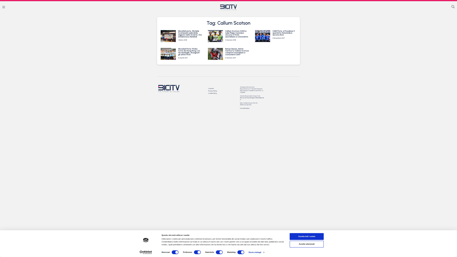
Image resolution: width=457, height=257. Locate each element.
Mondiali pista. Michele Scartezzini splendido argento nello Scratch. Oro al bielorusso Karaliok (190, 34)
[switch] (197, 252)
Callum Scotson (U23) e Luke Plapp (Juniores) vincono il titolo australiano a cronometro (236, 34)
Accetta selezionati (307, 244)
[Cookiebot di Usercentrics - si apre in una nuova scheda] (145, 252)
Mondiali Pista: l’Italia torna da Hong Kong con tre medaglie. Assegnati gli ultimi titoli (189, 52)
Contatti (211, 88)
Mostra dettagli (255, 252)
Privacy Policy (212, 91)
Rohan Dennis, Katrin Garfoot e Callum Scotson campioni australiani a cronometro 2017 (237, 52)
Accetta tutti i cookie (306, 236)
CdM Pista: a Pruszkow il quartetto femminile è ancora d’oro (284, 33)
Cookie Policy (212, 93)
